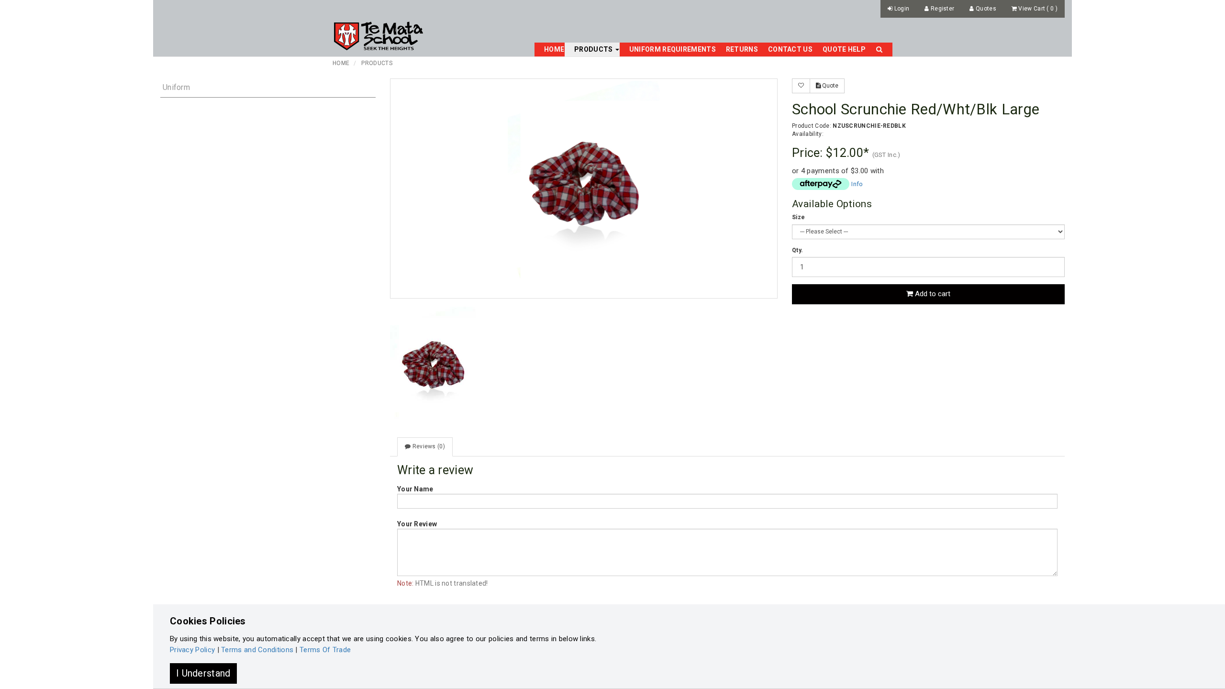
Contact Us (790, 49)
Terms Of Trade (325, 649)
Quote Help (844, 49)
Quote (829, 85)
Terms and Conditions (257, 649)
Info (857, 184)
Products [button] (594, 49)
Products (376, 63)
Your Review (417, 524)
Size (798, 217)
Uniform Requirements (672, 49)
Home (554, 49)
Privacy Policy (192, 649)
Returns (742, 49)
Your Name (415, 489)
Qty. (797, 250)
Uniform (176, 87)
